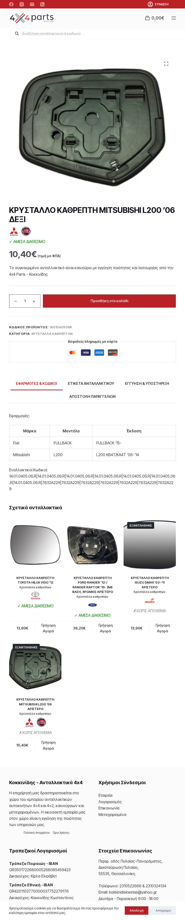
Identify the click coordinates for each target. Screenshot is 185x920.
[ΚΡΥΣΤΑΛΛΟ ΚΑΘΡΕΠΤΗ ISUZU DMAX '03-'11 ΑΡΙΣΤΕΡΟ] (150, 544)
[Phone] (42, 4)
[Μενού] (174, 18)
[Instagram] (22, 4)
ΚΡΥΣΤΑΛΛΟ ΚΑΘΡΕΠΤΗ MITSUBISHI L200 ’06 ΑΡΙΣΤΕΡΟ (35, 704)
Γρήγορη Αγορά (163, 628)
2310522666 (130, 885)
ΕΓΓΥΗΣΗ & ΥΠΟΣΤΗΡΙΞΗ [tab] (147, 383)
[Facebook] (11, 4)
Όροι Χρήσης (61, 832)
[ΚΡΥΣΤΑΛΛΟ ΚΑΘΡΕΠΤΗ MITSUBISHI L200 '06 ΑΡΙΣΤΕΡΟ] (35, 666)
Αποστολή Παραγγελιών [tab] (92, 396)
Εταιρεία (105, 795)
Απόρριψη (163, 910)
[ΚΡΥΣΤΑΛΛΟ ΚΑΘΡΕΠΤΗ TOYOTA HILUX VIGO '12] (35, 544)
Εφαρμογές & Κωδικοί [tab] (36, 383)
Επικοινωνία (109, 808)
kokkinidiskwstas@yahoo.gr (133, 892)
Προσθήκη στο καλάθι (109, 300)
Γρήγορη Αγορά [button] (48, 628)
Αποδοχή (137, 910)
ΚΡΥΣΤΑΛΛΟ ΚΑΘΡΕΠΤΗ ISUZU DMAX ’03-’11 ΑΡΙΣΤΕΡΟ (150, 582)
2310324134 (156, 885)
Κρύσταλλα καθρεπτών (52, 334)
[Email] (32, 4)
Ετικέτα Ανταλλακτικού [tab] (91, 383)
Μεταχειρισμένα (112, 814)
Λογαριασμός (110, 801)
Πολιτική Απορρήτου (37, 832)
